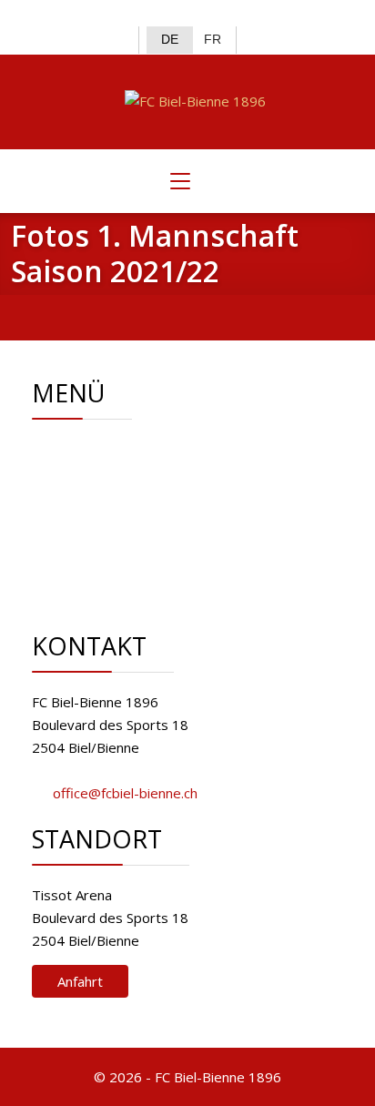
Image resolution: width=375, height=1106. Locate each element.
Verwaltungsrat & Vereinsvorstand (204, 471)
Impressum (131, 562)
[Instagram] (202, 14)
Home (115, 449)
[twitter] (172, 14)
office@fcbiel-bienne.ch (125, 793)
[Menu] (180, 181)
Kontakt (120, 540)
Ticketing (124, 517)
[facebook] (143, 14)
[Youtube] (232, 14)
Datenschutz (135, 585)
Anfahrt (80, 981)
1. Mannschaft (139, 494)
